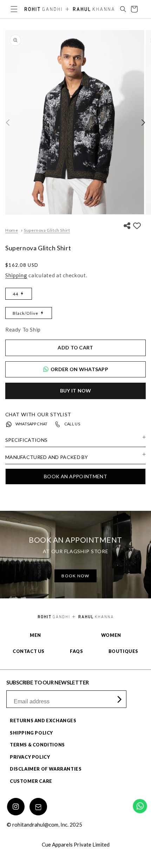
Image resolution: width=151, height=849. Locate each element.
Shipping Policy (31, 733)
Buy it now (75, 391)
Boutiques (123, 651)
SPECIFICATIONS (26, 440)
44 (15, 294)
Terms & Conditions (37, 744)
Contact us (29, 651)
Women (111, 635)
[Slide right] (143, 122)
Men (35, 635)
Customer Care (31, 781)
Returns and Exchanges (43, 720)
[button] (14, 9)
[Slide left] (7, 122)
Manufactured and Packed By (46, 457)
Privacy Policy (30, 757)
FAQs (76, 651)
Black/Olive (25, 313)
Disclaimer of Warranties (45, 769)
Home (11, 230)
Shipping (16, 275)
